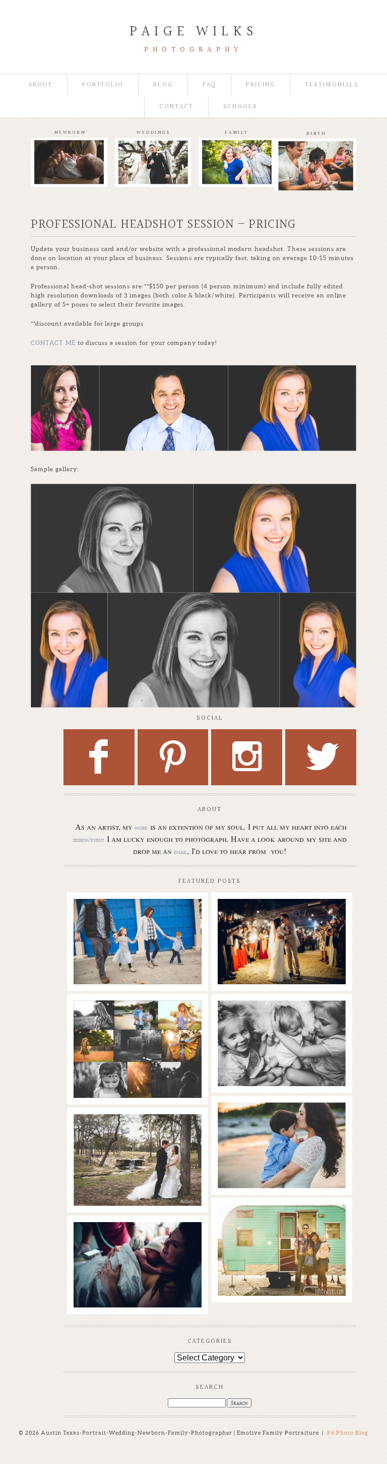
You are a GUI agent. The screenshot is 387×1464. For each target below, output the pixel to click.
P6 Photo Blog (347, 1433)
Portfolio (102, 85)
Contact (176, 107)
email (180, 852)
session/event (88, 840)
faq (210, 85)
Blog (163, 85)
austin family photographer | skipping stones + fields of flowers (281, 1125)
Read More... (97, 945)
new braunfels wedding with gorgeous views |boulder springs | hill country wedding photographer (281, 932)
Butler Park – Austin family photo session (136, 917)
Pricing (260, 85)
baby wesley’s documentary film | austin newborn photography (281, 1028)
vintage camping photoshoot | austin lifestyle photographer (281, 1227)
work (141, 828)
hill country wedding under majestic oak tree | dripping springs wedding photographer (137, 1142)
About (40, 85)
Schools (240, 107)
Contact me (53, 342)
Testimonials (331, 85)
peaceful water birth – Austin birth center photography (137, 1245)
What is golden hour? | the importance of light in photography (137, 1023)
